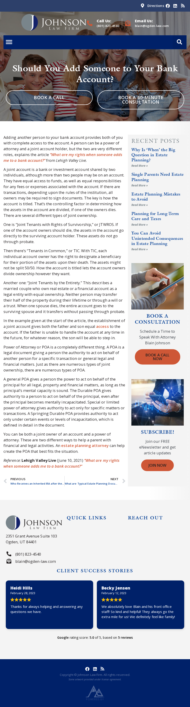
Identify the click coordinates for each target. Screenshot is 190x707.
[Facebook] (167, 6)
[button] (180, 42)
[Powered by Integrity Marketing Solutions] (95, 691)
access (102, 326)
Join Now (158, 465)
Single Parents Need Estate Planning (157, 177)
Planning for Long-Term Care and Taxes (155, 216)
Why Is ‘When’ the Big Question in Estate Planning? (153, 155)
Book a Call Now (157, 356)
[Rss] (183, 6)
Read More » (139, 166)
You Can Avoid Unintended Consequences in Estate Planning (157, 238)
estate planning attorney (85, 445)
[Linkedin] (175, 6)
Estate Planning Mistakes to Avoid (155, 196)
